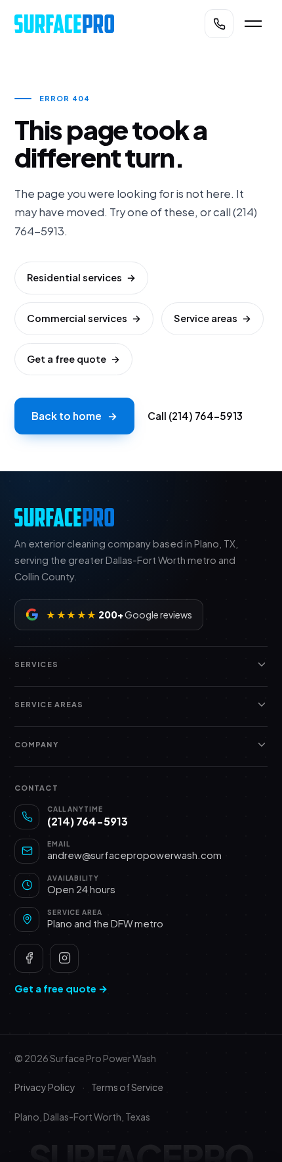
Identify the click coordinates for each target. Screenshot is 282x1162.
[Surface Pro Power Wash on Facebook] (28, 958)
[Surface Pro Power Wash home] (101, 23)
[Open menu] (253, 23)
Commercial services (84, 318)
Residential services (81, 277)
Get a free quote (73, 359)
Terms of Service (127, 1087)
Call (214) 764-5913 (195, 415)
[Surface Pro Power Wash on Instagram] (64, 958)
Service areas (212, 318)
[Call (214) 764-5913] (219, 23)
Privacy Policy (44, 1087)
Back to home (74, 415)
